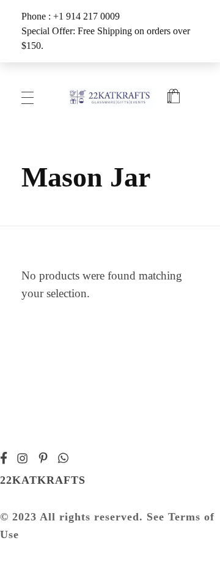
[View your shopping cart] (174, 97)
